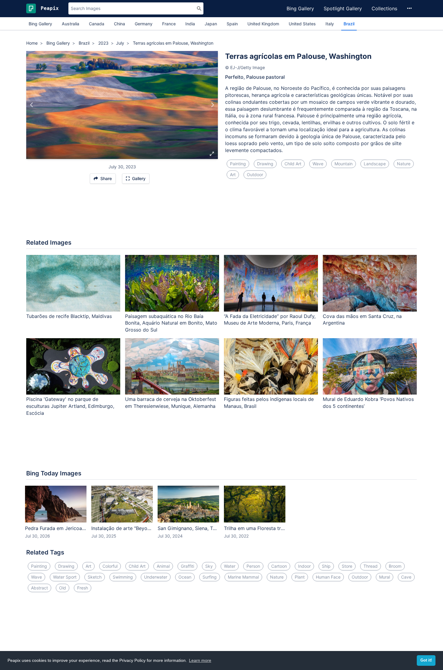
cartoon (279, 566)
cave (406, 577)
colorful (110, 566)
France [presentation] (169, 23)
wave (318, 163)
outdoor (255, 174)
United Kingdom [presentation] (263, 23)
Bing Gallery (300, 8)
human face (328, 577)
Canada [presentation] (96, 23)
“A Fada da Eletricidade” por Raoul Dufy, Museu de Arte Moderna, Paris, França (270, 319)
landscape (375, 163)
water (229, 566)
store (347, 566)
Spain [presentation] (232, 23)
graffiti (187, 566)
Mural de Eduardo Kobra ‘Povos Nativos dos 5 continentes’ (368, 402)
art (233, 174)
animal (163, 566)
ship (326, 566)
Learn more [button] (200, 660)
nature (403, 163)
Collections (384, 8)
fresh (82, 587)
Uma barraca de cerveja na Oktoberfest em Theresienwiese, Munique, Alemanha (170, 402)
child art (292, 163)
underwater (155, 577)
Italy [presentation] (329, 23)
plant (300, 577)
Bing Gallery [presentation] (40, 23)
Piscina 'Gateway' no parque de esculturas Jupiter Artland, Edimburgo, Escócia (70, 406)
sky (209, 566)
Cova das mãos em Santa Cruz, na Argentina (362, 319)
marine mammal (243, 577)
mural (384, 577)
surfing (210, 577)
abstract (39, 587)
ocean (184, 577)
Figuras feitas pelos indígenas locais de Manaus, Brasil (269, 402)
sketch (95, 577)
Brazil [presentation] (349, 23)
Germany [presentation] (143, 23)
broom (395, 566)
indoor (304, 566)
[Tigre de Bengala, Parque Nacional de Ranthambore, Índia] (31, 105)
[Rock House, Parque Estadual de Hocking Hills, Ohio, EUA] (212, 105)
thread (370, 566)
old (62, 587)
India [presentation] (190, 23)
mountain (344, 163)
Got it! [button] (426, 660)
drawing (265, 163)
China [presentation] (119, 23)
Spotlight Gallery (343, 8)
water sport (65, 577)
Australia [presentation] (70, 23)
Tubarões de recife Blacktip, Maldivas (69, 316)
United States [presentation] (302, 23)
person (253, 566)
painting (238, 163)
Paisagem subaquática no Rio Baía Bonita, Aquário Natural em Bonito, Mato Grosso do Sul (171, 323)
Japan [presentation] (211, 23)
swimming (123, 577)
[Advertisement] (221, 214)
